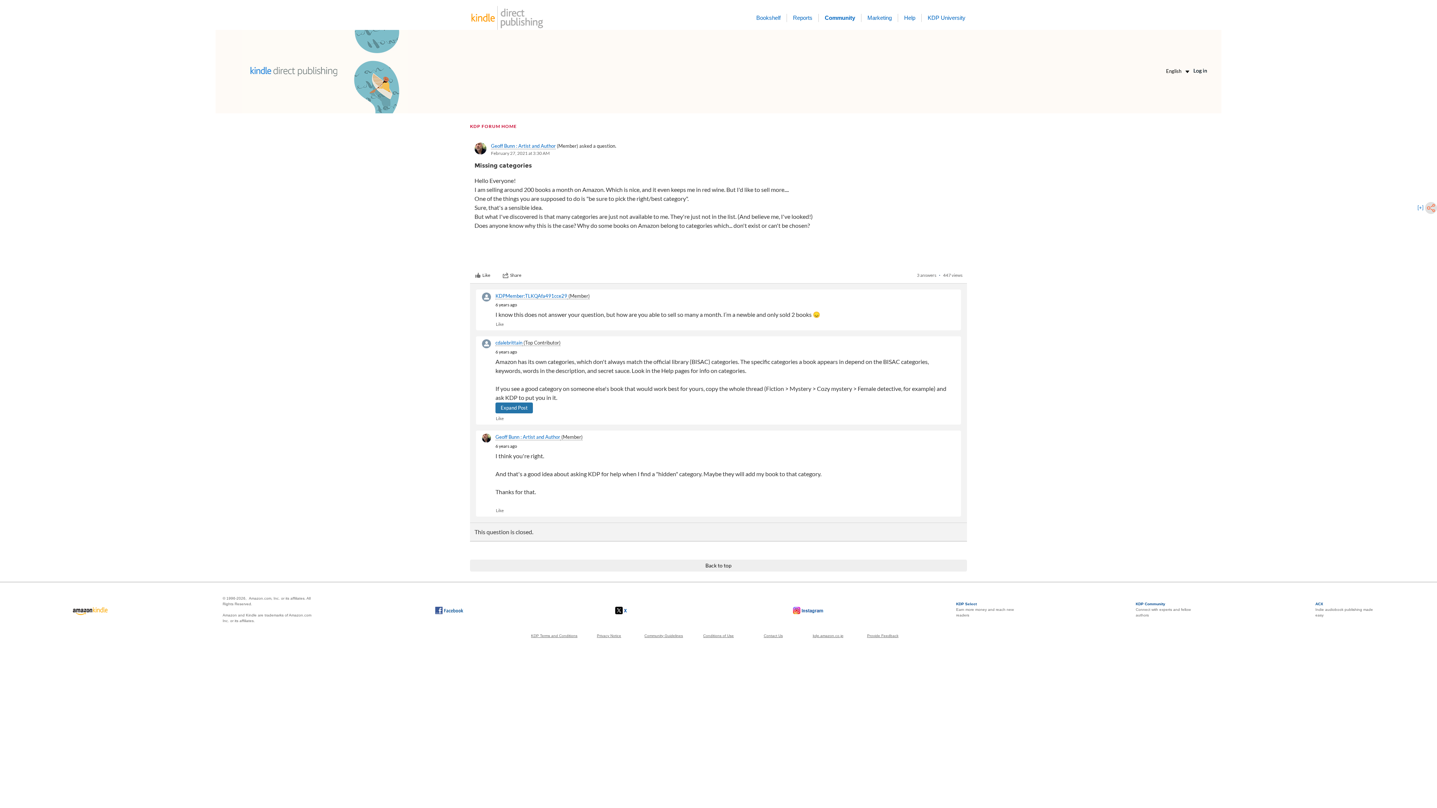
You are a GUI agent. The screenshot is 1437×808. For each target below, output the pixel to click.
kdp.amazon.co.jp (828, 636)
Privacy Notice (609, 636)
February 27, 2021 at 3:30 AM (520, 153)
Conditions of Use (718, 636)
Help (909, 18)
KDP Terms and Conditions (554, 636)
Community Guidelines (663, 636)
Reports (802, 18)
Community (840, 18)
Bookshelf (768, 18)
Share (515, 275)
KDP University (946, 18)
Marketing (879, 18)
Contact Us (773, 636)
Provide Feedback (882, 636)
